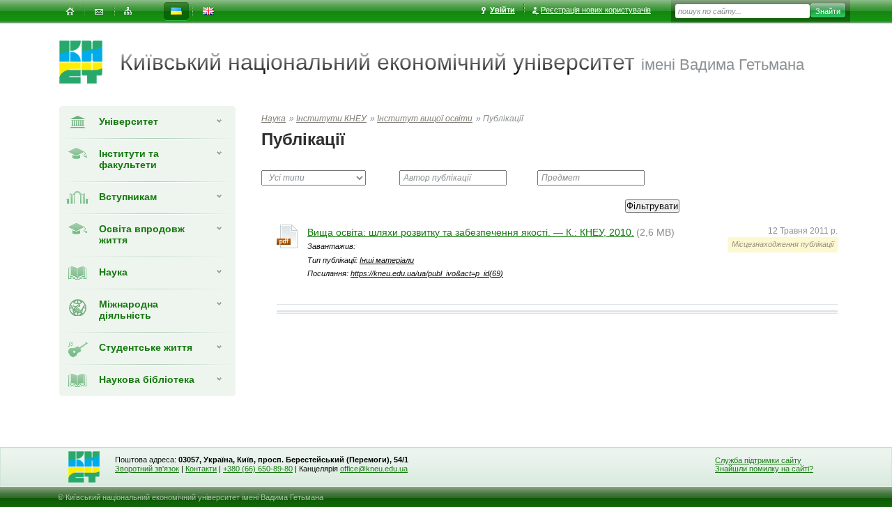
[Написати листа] (99, 11)
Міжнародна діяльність (128, 309)
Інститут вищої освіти (424, 118)
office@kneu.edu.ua (374, 468)
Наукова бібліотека (146, 379)
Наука (113, 272)
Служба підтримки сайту (758, 460)
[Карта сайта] (128, 11)
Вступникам (128, 196)
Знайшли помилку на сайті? (764, 468)
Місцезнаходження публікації (782, 244)
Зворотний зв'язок (147, 468)
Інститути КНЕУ (331, 118)
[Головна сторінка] (89, 62)
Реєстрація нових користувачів (596, 10)
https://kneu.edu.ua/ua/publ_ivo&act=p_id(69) (427, 273)
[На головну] (69, 11)
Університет (128, 121)
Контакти (201, 468)
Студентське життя (145, 347)
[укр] (176, 11)
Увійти (502, 10)
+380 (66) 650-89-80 (258, 468)
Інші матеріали (387, 260)
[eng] (208, 11)
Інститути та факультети (129, 159)
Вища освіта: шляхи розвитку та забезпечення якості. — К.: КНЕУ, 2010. (470, 232)
